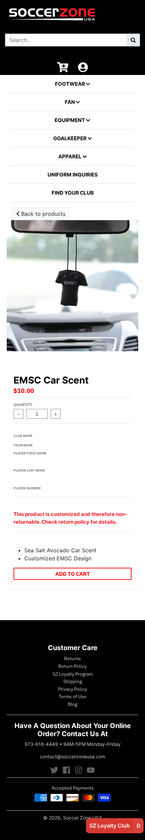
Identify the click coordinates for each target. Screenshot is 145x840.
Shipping (72, 681)
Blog (72, 704)
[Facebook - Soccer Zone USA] (66, 770)
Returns (72, 658)
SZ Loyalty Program (73, 674)
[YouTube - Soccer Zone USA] (91, 770)
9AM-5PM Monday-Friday (92, 744)
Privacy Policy (72, 689)
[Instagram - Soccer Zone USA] (79, 770)
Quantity (22, 404)
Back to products (42, 213)
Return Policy (72, 666)
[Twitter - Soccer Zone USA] (54, 770)
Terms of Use (72, 696)
